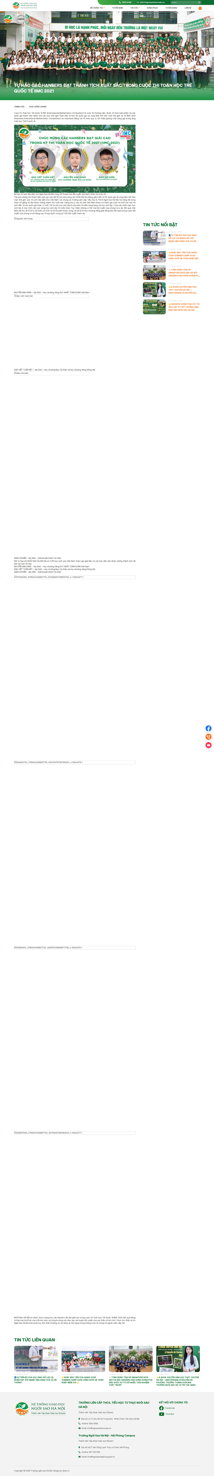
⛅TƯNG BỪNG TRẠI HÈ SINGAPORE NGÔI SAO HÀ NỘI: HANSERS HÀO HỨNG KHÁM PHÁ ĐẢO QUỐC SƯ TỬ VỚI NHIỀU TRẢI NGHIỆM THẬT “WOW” (184, 273)
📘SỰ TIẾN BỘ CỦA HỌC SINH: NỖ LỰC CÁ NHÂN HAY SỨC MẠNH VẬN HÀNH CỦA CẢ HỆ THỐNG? (182, 238)
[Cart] (200, 8)
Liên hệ (188, 8)
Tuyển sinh (117, 8)
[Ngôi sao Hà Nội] (24, 5)
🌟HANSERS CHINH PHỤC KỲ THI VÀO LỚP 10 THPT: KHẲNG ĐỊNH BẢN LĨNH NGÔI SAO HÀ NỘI (184, 307)
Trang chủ (19, 107)
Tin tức (134, 8)
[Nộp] (199, 2)
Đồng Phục (152, 8)
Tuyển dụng (171, 8)
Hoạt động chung (37, 107)
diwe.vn (66, 1471)
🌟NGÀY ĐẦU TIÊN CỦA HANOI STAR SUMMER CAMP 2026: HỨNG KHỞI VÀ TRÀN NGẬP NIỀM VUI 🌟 (184, 256)
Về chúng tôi (96, 8)
